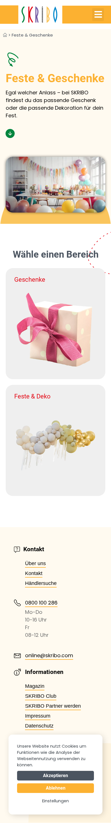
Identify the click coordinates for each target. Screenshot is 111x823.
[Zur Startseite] (31, 14)
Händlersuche (41, 583)
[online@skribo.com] (17, 655)
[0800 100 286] (17, 602)
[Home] (5, 35)
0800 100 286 (41, 602)
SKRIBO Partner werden (53, 706)
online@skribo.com (49, 655)
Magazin (34, 686)
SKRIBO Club (40, 696)
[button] (98, 14)
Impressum (37, 716)
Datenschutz (39, 726)
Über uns (35, 563)
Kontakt (33, 573)
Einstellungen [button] (55, 801)
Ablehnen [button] (55, 788)
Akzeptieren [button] (55, 775)
